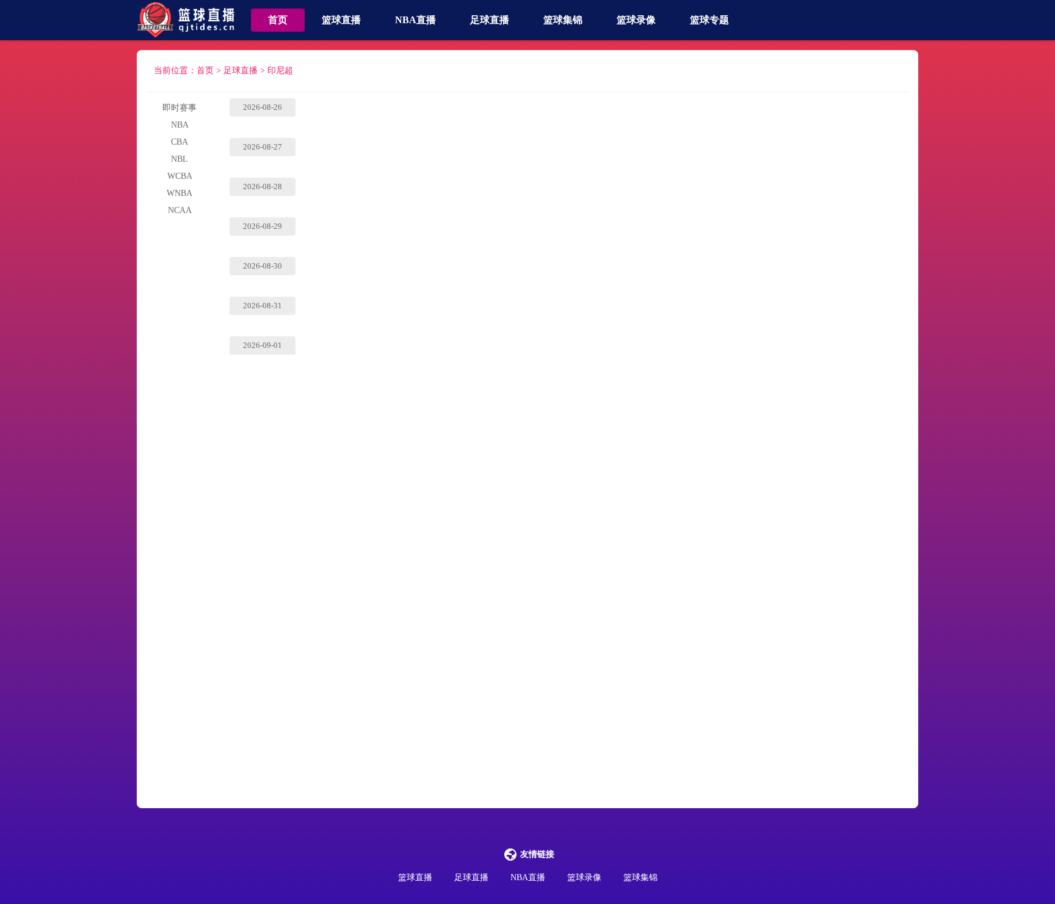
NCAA (180, 210)
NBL (179, 159)
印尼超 (280, 70)
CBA (179, 141)
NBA (180, 124)
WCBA (179, 176)
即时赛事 (179, 107)
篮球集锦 (562, 20)
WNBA (179, 193)
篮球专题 (709, 20)
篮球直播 (341, 20)
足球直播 (489, 20)
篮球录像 (636, 20)
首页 (278, 20)
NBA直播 (415, 20)
